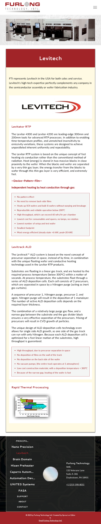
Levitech (50, 58)
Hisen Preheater (22, 465)
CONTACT (22, 506)
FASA (22, 490)
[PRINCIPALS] (32, 441)
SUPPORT (22, 496)
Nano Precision (22, 446)
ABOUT (22, 501)
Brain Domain (22, 459)
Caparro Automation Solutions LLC (22, 472)
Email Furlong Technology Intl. (50, 520)
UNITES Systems (22, 484)
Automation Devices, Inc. (22, 478)
